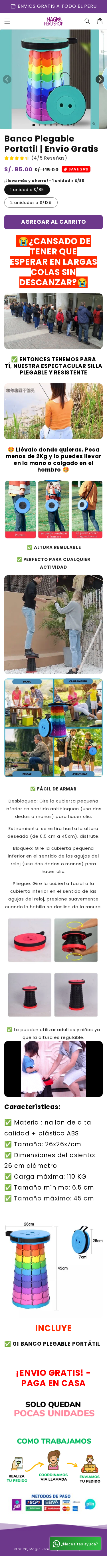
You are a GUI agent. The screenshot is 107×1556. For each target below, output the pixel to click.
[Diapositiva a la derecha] (100, 79)
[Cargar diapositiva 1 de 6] (62, 125)
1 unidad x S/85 (27, 190)
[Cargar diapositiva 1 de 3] (45, 125)
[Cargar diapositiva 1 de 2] (39, 125)
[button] (7, 21)
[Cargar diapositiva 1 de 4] (51, 125)
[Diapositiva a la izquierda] (7, 79)
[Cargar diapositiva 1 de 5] (56, 125)
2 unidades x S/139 (31, 202)
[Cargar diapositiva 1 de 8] (73, 125)
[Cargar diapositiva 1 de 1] (34, 125)
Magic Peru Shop (44, 1549)
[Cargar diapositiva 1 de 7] (68, 125)
